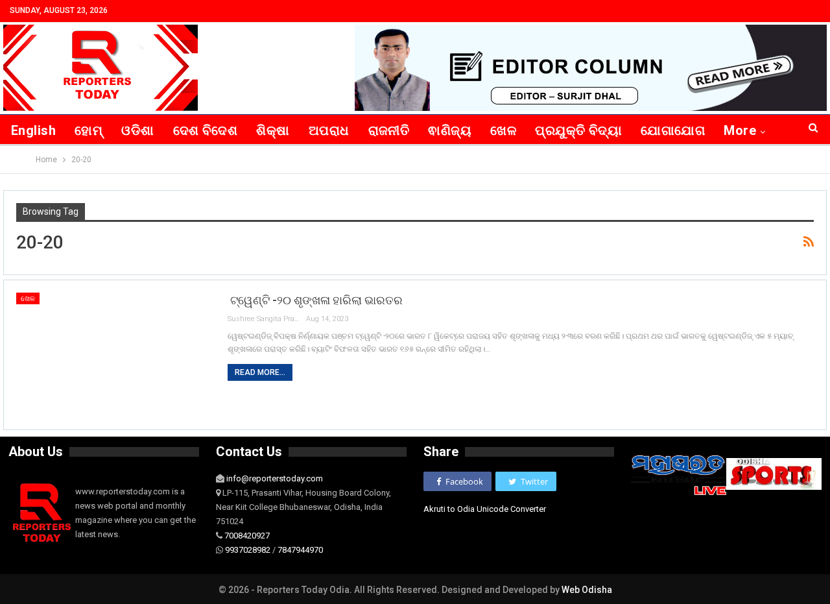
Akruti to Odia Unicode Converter (484, 509)
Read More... (260, 372)
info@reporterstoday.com (274, 478)
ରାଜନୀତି (389, 130)
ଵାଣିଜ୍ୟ (449, 130)
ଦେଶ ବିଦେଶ (205, 130)
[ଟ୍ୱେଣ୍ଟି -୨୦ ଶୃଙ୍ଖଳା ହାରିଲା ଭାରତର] (113, 355)
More (740, 130)
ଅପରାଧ (329, 130)
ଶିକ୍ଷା (272, 130)
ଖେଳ (503, 130)
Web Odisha (587, 590)
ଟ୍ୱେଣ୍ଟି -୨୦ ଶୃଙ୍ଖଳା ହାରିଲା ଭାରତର (315, 300)
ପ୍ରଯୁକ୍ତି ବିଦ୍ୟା (578, 130)
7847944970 (300, 550)
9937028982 (247, 550)
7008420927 (247, 535)
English (33, 130)
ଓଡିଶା (137, 130)
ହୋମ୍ (88, 130)
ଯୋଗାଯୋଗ (673, 130)
